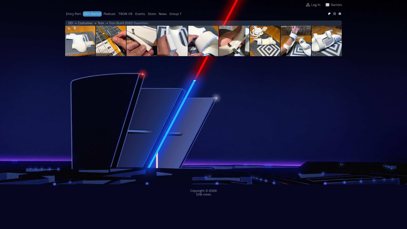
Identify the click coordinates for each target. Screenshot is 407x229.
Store (152, 14)
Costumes (85, 23)
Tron (101, 23)
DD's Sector (92, 14)
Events (140, 14)
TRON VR (125, 14)
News (163, 14)
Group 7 (175, 14)
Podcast (109, 14)
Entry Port (73, 14)
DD (70, 23)
